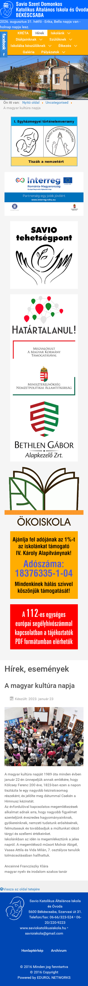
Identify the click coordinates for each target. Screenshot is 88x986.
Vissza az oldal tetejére (21, 889)
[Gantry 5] (44, 9)
